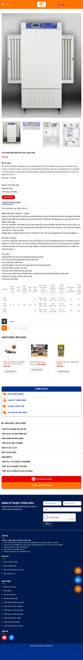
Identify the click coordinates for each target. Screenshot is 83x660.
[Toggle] (80, 429)
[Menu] (3, 4)
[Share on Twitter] (15, 328)
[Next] (81, 345)
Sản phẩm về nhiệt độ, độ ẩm (14, 602)
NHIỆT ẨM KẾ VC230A (37, 362)
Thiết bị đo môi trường (12, 443)
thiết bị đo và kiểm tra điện (14, 466)
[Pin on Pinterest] (22, 328)
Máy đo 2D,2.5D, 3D (10, 587)
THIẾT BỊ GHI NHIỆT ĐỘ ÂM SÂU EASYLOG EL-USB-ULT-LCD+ (14, 363)
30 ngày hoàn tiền (16, 406)
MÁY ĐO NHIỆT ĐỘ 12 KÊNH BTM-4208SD (68, 363)
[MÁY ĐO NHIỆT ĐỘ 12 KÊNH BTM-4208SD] (68, 350)
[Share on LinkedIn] (25, 328)
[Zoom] (4, 117)
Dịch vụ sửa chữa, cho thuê (14, 570)
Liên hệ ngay (8, 197)
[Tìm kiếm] (8, 4)
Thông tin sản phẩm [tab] (11, 203)
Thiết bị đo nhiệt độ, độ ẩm (14, 429)
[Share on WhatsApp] (8, 328)
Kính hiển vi (8, 591)
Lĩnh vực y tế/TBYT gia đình (13, 606)
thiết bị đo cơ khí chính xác (14, 434)
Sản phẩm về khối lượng (13, 438)
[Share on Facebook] (12, 328)
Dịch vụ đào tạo (9, 573)
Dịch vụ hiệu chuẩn (10, 562)
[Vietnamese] (63, 4)
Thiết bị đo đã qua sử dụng (13, 626)
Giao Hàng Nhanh (15, 394)
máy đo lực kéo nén (11, 598)
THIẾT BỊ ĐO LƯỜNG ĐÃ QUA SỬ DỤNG (17, 471)
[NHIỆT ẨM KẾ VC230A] (41, 350)
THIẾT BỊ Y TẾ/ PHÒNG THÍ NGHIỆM (16, 462)
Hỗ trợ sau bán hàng (17, 412)
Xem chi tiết (10, 371)
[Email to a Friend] (19, 328)
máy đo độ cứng (9, 594)
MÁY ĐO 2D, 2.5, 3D (9, 448)
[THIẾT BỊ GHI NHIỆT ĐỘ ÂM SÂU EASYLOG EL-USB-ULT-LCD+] (14, 350)
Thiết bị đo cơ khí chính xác (13, 610)
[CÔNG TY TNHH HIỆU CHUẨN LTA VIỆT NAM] (41, 4)
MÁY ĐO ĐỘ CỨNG (9, 452)
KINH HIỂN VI (7, 457)
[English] (59, 4)
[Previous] (2, 345)
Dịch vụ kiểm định (10, 566)
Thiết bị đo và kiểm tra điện (13, 614)
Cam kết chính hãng (17, 400)
